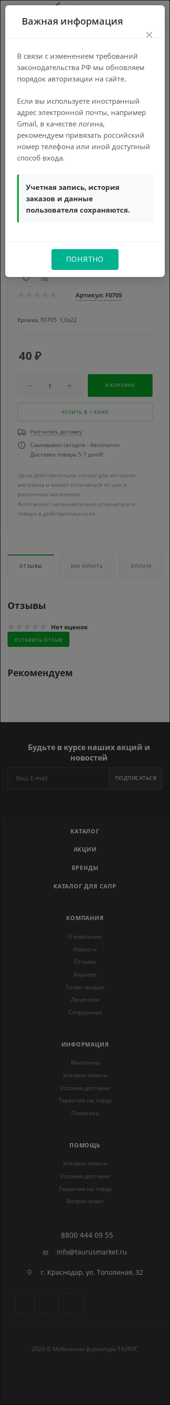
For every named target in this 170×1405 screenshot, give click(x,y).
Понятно (85, 259)
